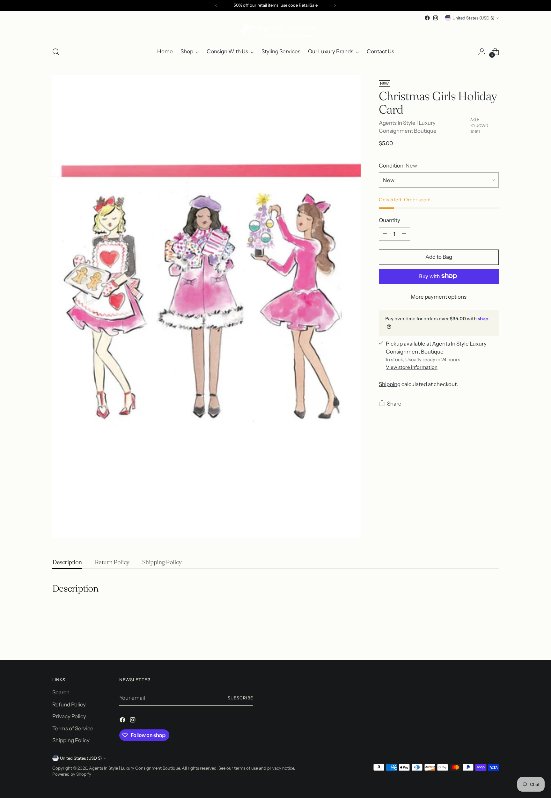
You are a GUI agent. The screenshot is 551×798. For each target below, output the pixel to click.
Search (61, 692)
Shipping (389, 384)
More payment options (439, 296)
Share (394, 403)
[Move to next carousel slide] (493, 638)
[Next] (335, 5)
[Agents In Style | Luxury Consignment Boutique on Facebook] (427, 18)
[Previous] (216, 5)
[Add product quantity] (404, 233)
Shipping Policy (71, 740)
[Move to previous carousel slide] (478, 638)
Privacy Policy (69, 716)
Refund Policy (69, 704)
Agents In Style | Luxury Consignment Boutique (134, 768)
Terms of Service (72, 728)
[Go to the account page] (481, 51)
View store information (411, 367)
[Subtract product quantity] (385, 233)
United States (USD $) (473, 17)
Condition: (398, 165)
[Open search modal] (55, 51)
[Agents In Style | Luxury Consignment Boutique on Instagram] (435, 18)
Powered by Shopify (71, 774)
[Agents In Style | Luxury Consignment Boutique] (275, 31)
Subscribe (240, 697)
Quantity (389, 220)
